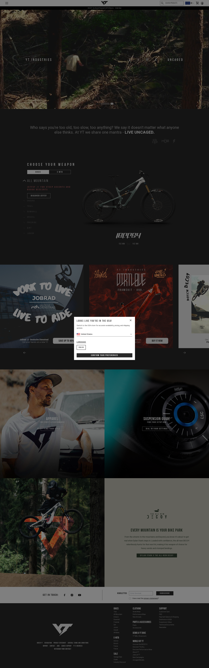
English (81, 347)
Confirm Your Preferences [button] (104, 355)
